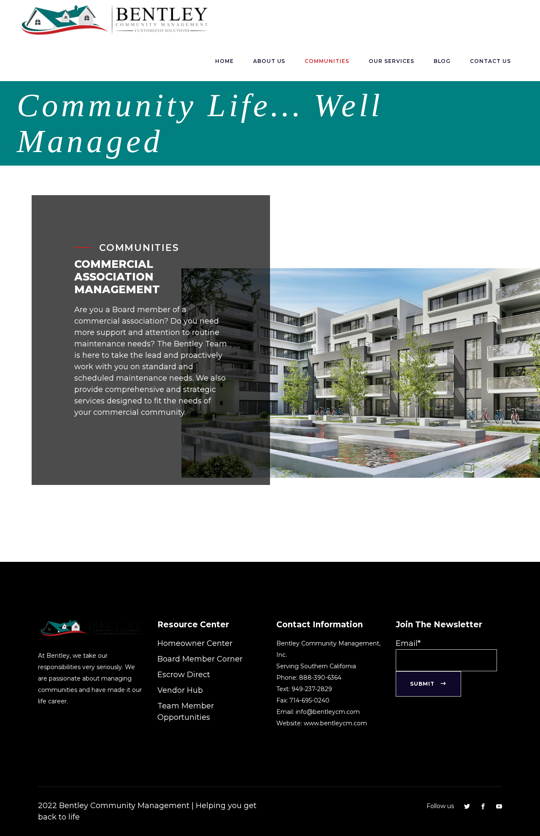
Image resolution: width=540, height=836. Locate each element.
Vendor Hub (180, 690)
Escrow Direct (183, 674)
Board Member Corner (200, 659)
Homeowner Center (194, 643)
